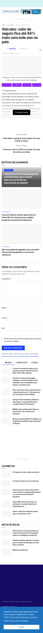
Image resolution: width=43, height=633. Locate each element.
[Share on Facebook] (6, 85)
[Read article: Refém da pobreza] (6, 552)
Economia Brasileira (22, 25)
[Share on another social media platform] (36, 85)
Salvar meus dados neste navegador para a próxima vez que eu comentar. (22, 340)
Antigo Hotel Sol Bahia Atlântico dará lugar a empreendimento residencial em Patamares (26, 402)
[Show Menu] (40, 3)
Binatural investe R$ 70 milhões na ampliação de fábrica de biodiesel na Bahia (27, 421)
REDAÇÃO (12, 49)
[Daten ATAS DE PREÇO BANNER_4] (21, 11)
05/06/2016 (24, 49)
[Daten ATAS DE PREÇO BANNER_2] (21, 125)
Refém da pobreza (20, 550)
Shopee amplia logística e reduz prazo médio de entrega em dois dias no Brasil (26, 542)
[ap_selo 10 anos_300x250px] (21, 443)
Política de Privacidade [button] (18, 621)
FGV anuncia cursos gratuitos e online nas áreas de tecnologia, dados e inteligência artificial (26, 533)
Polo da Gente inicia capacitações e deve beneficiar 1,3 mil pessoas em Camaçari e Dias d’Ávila (27, 392)
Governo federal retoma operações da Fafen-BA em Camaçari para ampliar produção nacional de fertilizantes (19, 217)
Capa (3, 25)
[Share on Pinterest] (27, 85)
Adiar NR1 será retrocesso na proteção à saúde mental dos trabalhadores (25, 504)
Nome (4, 308)
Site (3, 328)
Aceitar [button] (21, 627)
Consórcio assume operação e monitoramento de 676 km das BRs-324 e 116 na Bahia (25, 370)
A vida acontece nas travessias (26, 481)
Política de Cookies (28, 617)
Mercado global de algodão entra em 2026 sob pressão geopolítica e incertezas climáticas (20, 252)
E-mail (5, 318)
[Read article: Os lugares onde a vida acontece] (6, 474)
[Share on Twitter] (17, 85)
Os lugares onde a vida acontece (26, 472)
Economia (10, 25)
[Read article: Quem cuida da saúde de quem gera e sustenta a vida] (6, 513)
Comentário (7, 279)
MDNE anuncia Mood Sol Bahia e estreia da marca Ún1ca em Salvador (26, 411)
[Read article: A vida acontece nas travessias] (6, 483)
